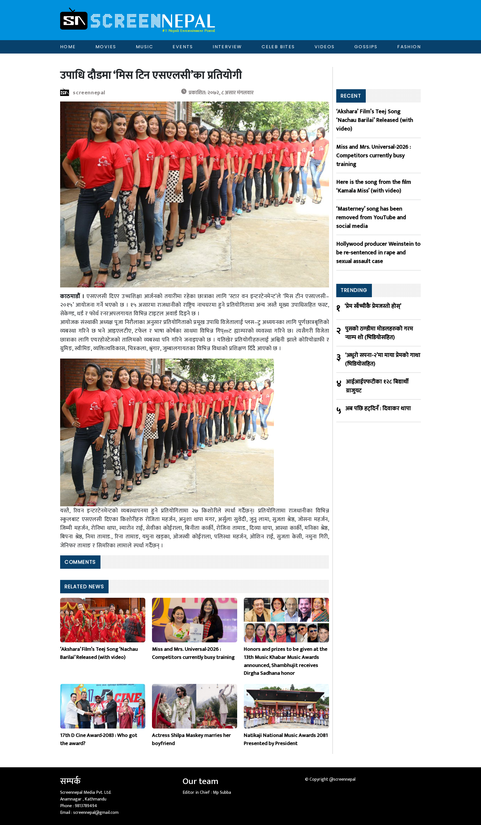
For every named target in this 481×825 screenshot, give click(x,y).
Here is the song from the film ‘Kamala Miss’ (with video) (373, 186)
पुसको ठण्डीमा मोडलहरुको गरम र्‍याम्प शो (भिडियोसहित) (379, 333)
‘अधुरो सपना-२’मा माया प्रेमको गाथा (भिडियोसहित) (382, 359)
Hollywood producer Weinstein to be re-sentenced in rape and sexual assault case (378, 252)
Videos (325, 46)
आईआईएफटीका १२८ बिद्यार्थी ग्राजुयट (377, 386)
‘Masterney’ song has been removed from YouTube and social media (371, 217)
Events (183, 46)
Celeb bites (278, 46)
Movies (105, 46)
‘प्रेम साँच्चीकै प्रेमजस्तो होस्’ (373, 306)
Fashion (409, 46)
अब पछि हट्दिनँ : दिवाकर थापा (378, 408)
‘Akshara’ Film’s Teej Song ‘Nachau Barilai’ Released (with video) (374, 120)
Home (68, 46)
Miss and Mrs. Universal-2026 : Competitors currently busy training (373, 155)
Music (144, 46)
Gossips (366, 46)
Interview (227, 46)
